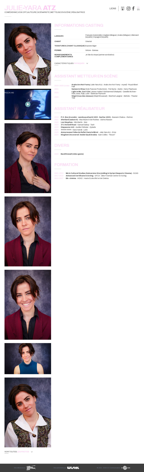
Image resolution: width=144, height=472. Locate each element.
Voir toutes (16, 452)
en (138, 10)
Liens (112, 8)
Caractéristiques (69, 63)
